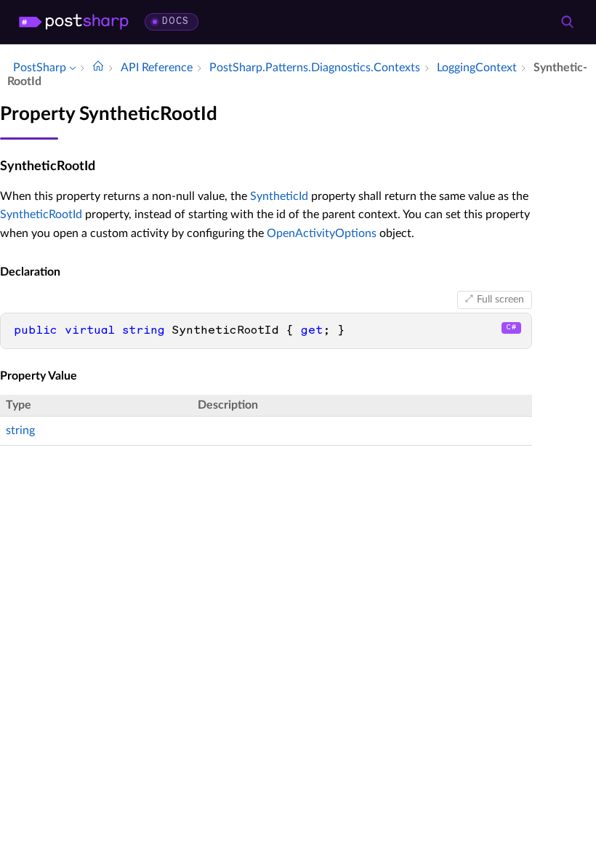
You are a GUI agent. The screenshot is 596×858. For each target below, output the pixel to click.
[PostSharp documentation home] (98, 67)
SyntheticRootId (41, 214)
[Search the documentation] (566, 21)
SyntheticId (279, 196)
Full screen (500, 299)
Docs (175, 21)
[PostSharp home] (74, 21)
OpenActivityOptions (321, 233)
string (20, 430)
